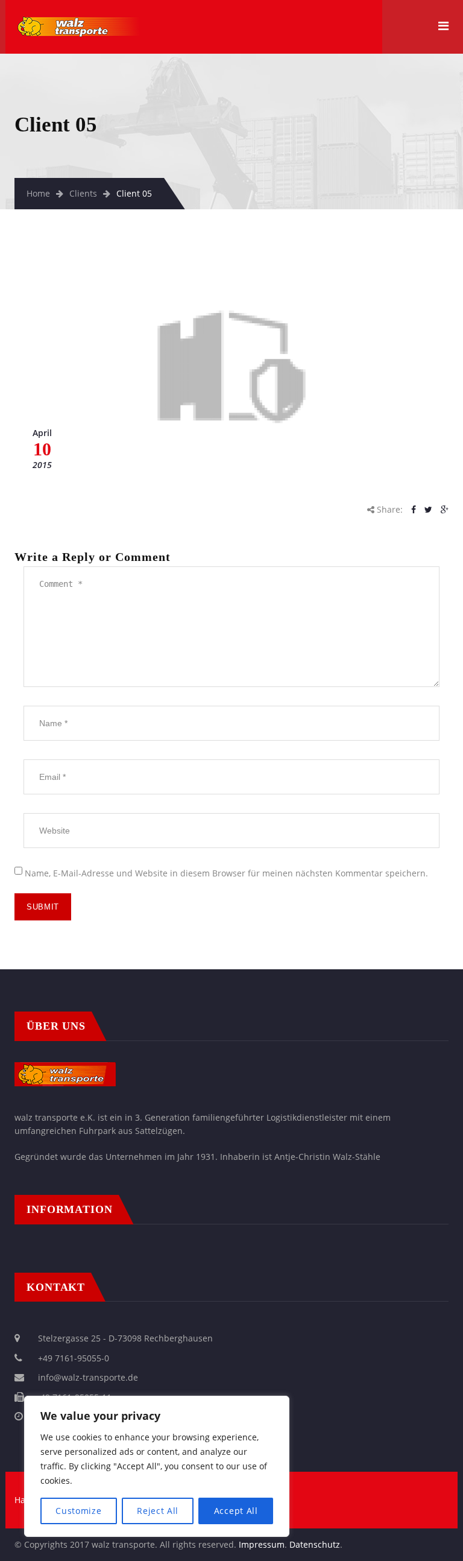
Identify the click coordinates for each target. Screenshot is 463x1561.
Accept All (236, 1510)
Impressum (262, 1544)
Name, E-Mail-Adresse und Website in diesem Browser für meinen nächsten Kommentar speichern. (226, 873)
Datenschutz (314, 1544)
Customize (78, 1510)
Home (38, 193)
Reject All (157, 1510)
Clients (83, 193)
